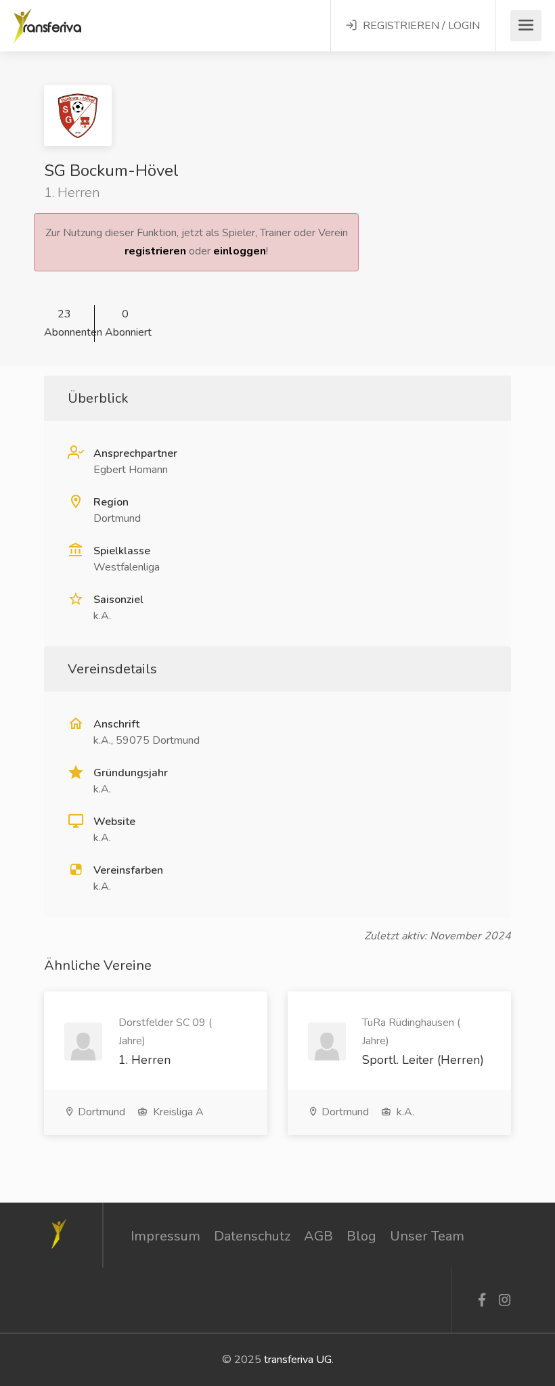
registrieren (155, 251)
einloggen (239, 251)
